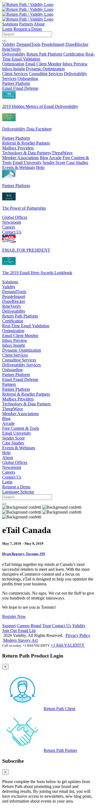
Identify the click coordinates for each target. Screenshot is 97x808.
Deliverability (13, 54)
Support (9, 625)
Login (7, 29)
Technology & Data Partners (26, 152)
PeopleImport (52, 44)
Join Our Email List (19, 630)
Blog (44, 157)
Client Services (15, 73)
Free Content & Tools (20, 428)
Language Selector (18, 491)
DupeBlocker (76, 44)
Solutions (10, 24)
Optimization (13, 64)
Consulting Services (46, 73)
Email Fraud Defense (20, 88)
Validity (8, 44)
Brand (36, 625)
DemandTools (28, 44)
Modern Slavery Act (20, 640)
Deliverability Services (21, 365)
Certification (73, 54)
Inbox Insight (13, 68)
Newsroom (11, 222)
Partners (26, 24)
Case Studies (77, 162)
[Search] (4, 41)
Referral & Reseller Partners (26, 143)
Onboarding (28, 78)
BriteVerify (11, 49)
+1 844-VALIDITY (68, 645)
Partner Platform (16, 83)
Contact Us (11, 232)
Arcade (55, 157)
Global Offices (14, 217)
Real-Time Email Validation (25, 325)
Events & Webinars (18, 167)
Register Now (14, 616)
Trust (46, 625)
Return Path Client (59, 708)
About (39, 24)
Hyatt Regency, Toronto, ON (23, 554)
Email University (27, 162)
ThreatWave (62, 152)
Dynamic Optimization (45, 68)
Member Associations (20, 157)
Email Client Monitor (43, 64)
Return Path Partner (60, 750)
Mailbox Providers (18, 148)
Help (40, 167)
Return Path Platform (44, 54)
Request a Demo (27, 29)
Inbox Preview (75, 64)
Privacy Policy (77, 635)
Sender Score (54, 162)
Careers (8, 227)
